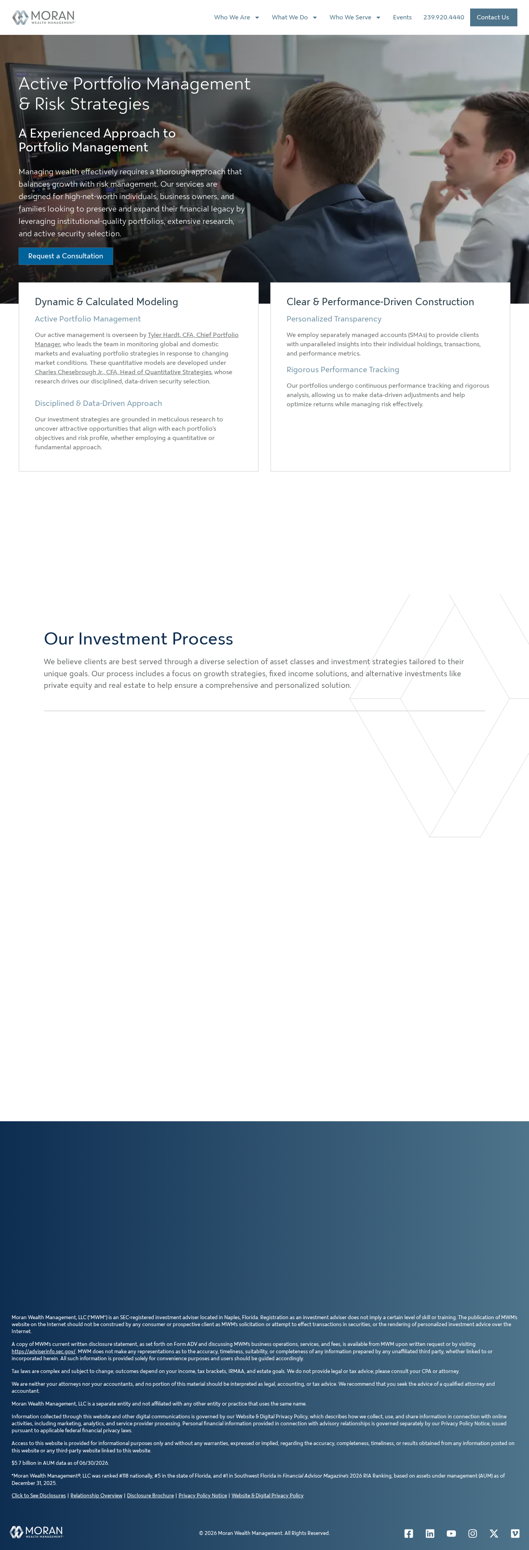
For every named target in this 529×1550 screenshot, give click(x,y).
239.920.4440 (443, 17)
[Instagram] (473, 1533)
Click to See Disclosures (39, 1495)
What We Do (290, 17)
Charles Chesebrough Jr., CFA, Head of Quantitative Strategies (123, 372)
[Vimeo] (515, 1533)
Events (402, 17)
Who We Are (232, 17)
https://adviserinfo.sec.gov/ (44, 1351)
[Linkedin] (430, 1533)
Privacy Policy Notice (203, 1495)
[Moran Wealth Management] (36, 1532)
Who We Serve (350, 17)
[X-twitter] (494, 1533)
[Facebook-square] (409, 1533)
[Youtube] (451, 1533)
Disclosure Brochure (150, 1495)
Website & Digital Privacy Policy (268, 1495)
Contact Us (493, 17)
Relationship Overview (96, 1495)
